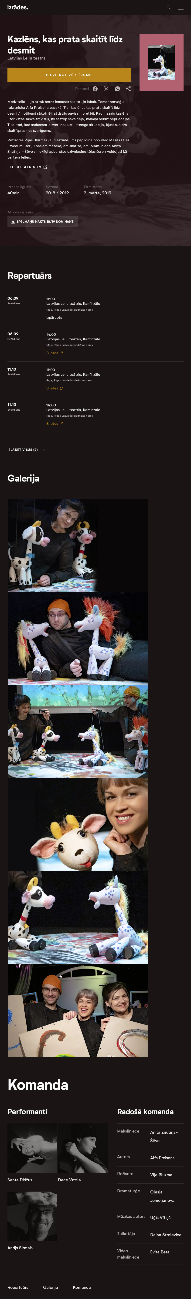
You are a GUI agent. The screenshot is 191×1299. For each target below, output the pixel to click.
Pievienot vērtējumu (69, 75)
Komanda (82, 1287)
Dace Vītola (69, 1180)
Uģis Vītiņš (160, 1217)
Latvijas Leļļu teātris (26, 58)
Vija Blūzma (161, 1174)
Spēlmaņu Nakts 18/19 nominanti (45, 221)
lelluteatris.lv (24, 167)
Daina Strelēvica (165, 1234)
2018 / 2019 (57, 193)
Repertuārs (17, 1287)
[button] (26, 449)
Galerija (50, 1287)
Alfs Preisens (162, 1157)
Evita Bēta (160, 1252)
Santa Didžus (19, 1180)
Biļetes (52, 353)
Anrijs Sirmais (20, 1247)
